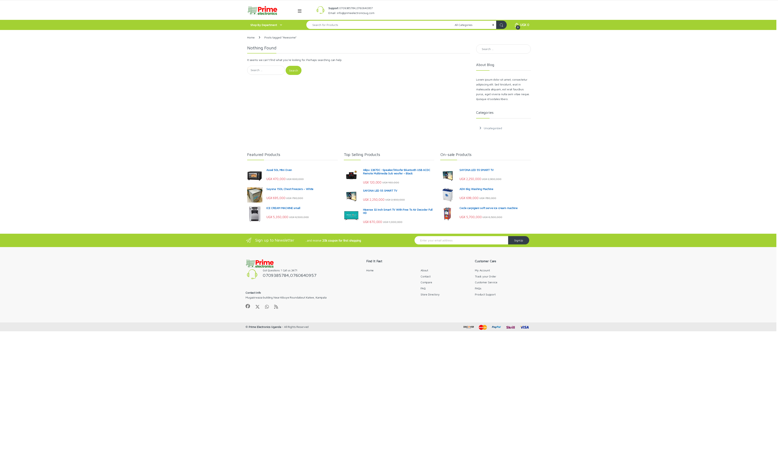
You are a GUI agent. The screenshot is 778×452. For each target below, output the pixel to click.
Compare (426, 282)
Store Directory (430, 294)
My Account (482, 270)
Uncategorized (493, 128)
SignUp (518, 240)
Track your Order (485, 276)
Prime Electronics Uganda (265, 326)
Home (250, 37)
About (424, 270)
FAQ (423, 288)
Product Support (485, 294)
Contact (426, 276)
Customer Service (486, 282)
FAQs (478, 288)
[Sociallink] (248, 306)
